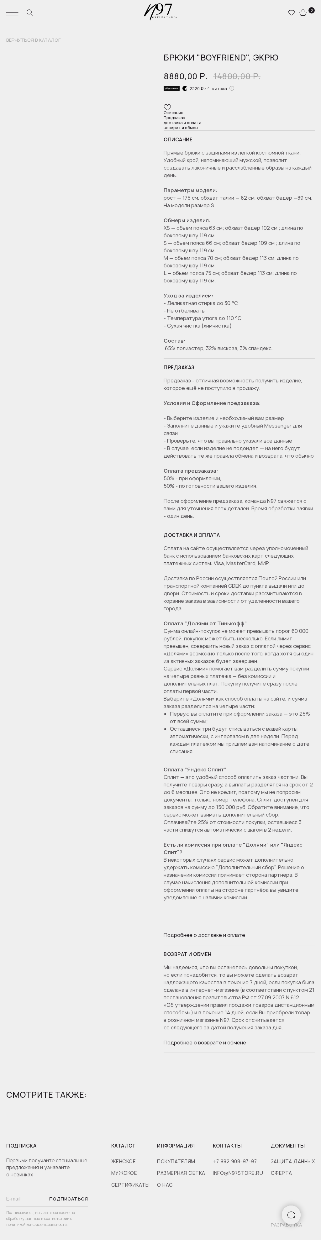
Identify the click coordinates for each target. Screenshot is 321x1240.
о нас (165, 1185)
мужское (124, 1173)
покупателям (176, 1161)
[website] (30, 12)
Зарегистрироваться (255, 1216)
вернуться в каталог (33, 40)
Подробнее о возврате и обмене (205, 1042)
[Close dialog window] (306, 1171)
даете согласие (56, 1212)
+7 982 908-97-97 (235, 1161)
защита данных (293, 1161)
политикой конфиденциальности (36, 1224)
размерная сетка (181, 1173)
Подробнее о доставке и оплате (204, 935)
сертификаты (130, 1185)
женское (123, 1161)
